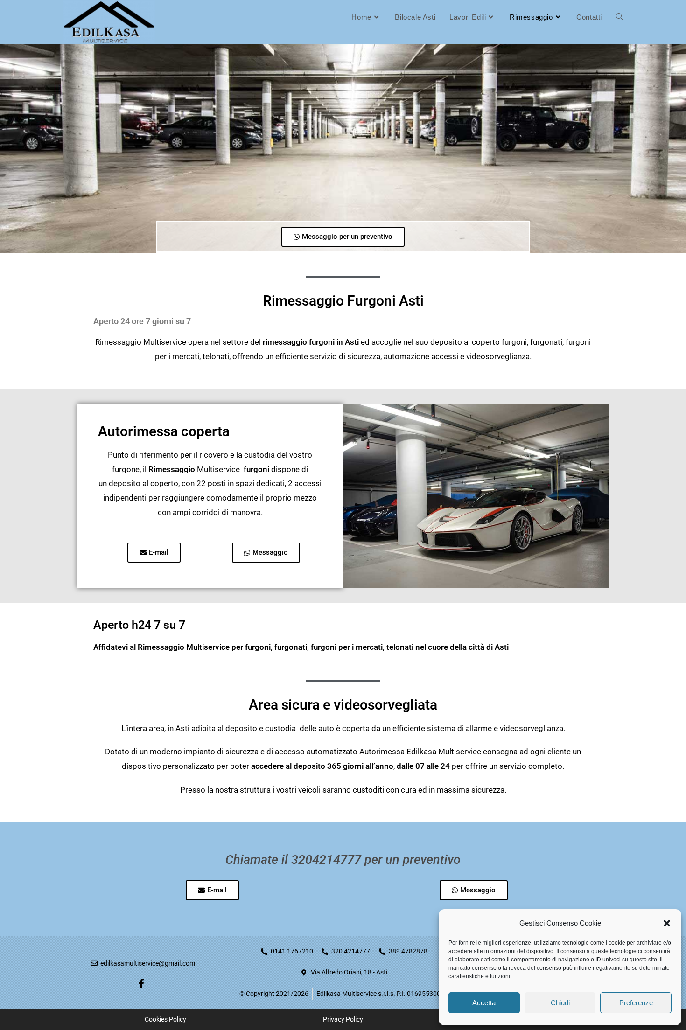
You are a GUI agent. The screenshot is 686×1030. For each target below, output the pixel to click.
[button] (667, 923)
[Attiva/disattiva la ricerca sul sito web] (619, 17)
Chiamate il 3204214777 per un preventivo (343, 859)
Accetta (484, 1003)
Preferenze (636, 1003)
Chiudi (560, 1003)
